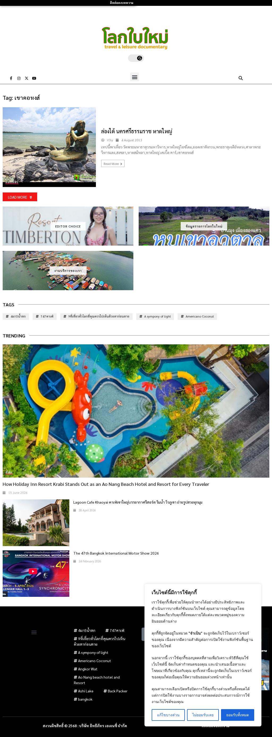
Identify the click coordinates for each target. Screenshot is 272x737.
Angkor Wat (87, 668)
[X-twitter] (26, 78)
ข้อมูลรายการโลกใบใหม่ (204, 226)
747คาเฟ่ (47, 316)
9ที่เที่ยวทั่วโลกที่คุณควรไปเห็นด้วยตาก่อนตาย (98, 316)
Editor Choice (68, 226)
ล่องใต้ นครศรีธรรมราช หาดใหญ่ (136, 131)
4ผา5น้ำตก (18, 316)
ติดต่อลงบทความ (121, 3)
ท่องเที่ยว (11, 182)
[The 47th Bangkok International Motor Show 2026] (36, 573)
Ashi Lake (86, 690)
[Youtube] (34, 78)
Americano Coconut (200, 316)
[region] (202, 655)
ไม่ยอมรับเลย (203, 715)
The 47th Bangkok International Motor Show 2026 (116, 553)
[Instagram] (19, 78)
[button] (134, 76)
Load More (17, 197)
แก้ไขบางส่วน (168, 715)
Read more (112, 163)
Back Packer (118, 690)
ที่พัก (9, 472)
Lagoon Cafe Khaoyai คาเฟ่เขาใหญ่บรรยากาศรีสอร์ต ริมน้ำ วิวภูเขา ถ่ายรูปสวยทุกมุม (137, 502)
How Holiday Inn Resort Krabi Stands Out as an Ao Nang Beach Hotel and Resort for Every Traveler (106, 484)
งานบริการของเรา (68, 270)
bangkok (85, 699)
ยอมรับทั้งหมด (237, 715)
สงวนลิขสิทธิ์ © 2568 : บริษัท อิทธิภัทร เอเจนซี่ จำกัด (85, 725)
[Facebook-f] (11, 78)
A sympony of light (157, 316)
